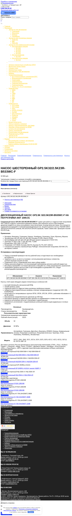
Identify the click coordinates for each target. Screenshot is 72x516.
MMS (13, 90)
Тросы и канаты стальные (18, 124)
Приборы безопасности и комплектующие (19, 441)
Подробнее (5, 382)
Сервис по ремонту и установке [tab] (15, 211)
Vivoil (14, 120)
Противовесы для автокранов (19, 71)
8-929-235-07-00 (13, 482)
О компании (8, 149)
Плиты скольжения (15, 130)
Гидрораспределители (19, 83)
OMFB (14, 119)
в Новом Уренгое (30, 193)
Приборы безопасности (16, 142)
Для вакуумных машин (20, 46)
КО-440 (18, 56)
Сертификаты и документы (13, 413)
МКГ (13, 41)
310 (13, 97)
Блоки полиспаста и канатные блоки (17, 436)
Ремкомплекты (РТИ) (16, 134)
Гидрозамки (16, 80)
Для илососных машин (20, 58)
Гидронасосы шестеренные (53, 155)
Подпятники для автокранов (18, 132)
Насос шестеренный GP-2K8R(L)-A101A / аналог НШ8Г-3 (20, 368)
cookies (15, 507)
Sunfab (14, 112)
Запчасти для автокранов (18, 29)
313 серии (15, 105)
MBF (13, 98)
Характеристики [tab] (10, 204)
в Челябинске (6, 193)
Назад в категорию (7, 159)
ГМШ (13, 93)
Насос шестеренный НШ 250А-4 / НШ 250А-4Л (17, 375)
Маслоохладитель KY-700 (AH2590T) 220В (15, 404)
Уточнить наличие (14, 185)
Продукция (8, 28)
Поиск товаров (6, 17)
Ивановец (15, 33)
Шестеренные (17, 113)
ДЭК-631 (15, 40)
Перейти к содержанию (9, 1)
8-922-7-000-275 (13, 494)
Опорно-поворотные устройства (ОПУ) (22, 65)
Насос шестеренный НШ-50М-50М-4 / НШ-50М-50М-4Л (20, 355)
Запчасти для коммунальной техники (21, 45)
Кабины (11, 73)
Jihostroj (15, 117)
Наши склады (9, 145)
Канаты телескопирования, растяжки (21, 125)
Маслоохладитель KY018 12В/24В (12, 390)
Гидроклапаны (17, 81)
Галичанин (15, 31)
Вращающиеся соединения (21, 78)
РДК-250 (15, 43)
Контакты (7, 152)
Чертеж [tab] (7, 208)
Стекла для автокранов (17, 129)
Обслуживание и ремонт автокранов (21, 140)
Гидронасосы (13, 103)
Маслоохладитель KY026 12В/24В (12, 383)
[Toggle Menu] (1, 23)
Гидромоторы (13, 88)
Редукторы (8, 448)
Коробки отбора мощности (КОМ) (20, 127)
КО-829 (18, 50)
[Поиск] (1, 19)
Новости (7, 419)
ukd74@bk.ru (5, 15)
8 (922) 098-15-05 (14, 471)
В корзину (4, 185)
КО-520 (18, 48)
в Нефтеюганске (17, 193)
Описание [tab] (7, 203)
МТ (13, 102)
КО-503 (18, 51)
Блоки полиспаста (15, 122)
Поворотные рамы (15, 70)
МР (13, 100)
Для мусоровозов (18, 55)
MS (13, 92)
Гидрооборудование (16, 75)
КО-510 (18, 60)
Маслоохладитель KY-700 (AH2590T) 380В (15, 397)
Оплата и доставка (11, 151)
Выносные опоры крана (17, 66)
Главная (7, 26)
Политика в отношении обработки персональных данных (20, 499)
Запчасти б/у (13, 135)
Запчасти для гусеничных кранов (20, 38)
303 (13, 95)
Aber (13, 108)
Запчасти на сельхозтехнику (18, 137)
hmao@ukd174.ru (11, 484)
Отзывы (7, 147)
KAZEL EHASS (17, 110)
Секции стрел (13, 68)
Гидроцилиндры (17, 85)
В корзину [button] (4, 353)
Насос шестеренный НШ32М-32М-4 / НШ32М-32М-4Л (19, 361)
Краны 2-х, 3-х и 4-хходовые (22, 87)
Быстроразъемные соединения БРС (25, 76)
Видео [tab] (6, 206)
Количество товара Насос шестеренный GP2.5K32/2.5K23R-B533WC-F (25, 181)
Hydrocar (15, 115)
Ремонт (7, 139)
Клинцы (14, 34)
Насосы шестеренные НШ (13, 199)
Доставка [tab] (7, 209)
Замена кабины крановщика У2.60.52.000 (22, 144)
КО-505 (18, 53)
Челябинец (16, 36)
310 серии (15, 107)
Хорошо (31, 512)
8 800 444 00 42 (13, 459)
